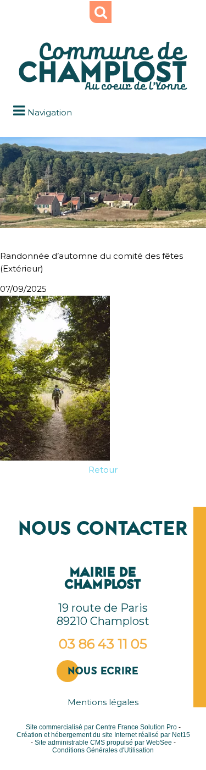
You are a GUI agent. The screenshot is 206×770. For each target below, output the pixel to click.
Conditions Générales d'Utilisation (103, 750)
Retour (103, 469)
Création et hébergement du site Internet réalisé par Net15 (103, 735)
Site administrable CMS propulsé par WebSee (103, 742)
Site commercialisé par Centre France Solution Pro (101, 727)
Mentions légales (103, 702)
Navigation (49, 112)
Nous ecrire (103, 670)
